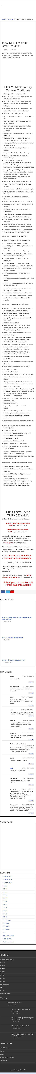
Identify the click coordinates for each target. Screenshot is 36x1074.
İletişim (2, 1051)
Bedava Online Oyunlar (7, 959)
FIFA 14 (10, 19)
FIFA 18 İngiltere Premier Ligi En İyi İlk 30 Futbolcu (22, 1035)
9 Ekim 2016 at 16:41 (28, 720)
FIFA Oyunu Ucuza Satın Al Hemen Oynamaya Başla (18, 583)
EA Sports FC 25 (7, 879)
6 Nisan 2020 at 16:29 (28, 758)
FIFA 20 (5, 907)
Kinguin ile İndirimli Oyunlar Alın (13, 660)
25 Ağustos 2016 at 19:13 (27, 709)
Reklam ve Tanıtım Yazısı (7, 1057)
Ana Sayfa (4, 19)
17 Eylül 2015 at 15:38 (28, 676)
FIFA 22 (5, 914)
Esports (5, 886)
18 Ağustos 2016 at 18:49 (27, 697)
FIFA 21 (5, 910)
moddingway (8, 542)
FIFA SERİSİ (6, 926)
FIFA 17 (5, 898)
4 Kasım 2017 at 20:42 (28, 746)
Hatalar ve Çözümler (8, 935)
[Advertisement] (18, 12)
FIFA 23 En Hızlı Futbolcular (20, 1026)
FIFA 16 (5, 895)
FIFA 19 (5, 904)
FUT (4, 932)
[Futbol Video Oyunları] (18, 5)
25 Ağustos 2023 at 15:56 (27, 789)
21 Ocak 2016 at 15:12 (28, 686)
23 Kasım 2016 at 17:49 (28, 733)
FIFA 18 (5, 901)
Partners (2, 1054)
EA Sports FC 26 (7, 882)
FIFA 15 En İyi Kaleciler (14, 1003)
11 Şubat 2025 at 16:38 (28, 805)
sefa (11, 768)
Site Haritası (3, 1060)
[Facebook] (16, 1067)
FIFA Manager (7, 920)
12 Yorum (13, 49)
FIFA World (6, 929)
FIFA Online (6, 923)
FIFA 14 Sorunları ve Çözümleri (12, 638)
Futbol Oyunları (4, 984)
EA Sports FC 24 (7, 876)
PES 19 (2, 990)
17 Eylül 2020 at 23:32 (28, 778)
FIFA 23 (5, 917)
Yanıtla (31, 682)
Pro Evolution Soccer (9, 942)
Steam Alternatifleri (5, 993)
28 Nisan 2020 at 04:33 (28, 768)
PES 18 (2, 987)
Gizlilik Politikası (4, 1048)
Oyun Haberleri (7, 938)
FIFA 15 (5, 892)
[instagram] (20, 1067)
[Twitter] (18, 1067)
